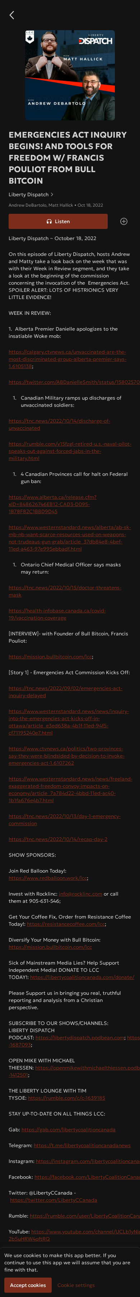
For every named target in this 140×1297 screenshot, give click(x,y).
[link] (70, 194)
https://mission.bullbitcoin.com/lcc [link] (50, 656)
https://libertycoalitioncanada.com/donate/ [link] (82, 977)
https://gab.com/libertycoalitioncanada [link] (69, 1129)
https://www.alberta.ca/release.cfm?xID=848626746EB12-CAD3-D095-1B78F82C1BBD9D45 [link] (53, 504)
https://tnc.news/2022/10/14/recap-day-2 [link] (58, 839)
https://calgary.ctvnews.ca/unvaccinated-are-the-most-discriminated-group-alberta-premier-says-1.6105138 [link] (67, 359)
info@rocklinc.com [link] (80, 894)
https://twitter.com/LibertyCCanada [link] (53, 1200)
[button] (11, 15)
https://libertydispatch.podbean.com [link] (80, 1037)
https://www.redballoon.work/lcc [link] (48, 878)
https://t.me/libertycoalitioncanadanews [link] (82, 1145)
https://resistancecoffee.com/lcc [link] (66, 924)
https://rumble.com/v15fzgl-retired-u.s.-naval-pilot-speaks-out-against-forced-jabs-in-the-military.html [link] (70, 451)
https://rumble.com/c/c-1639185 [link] (66, 1098)
